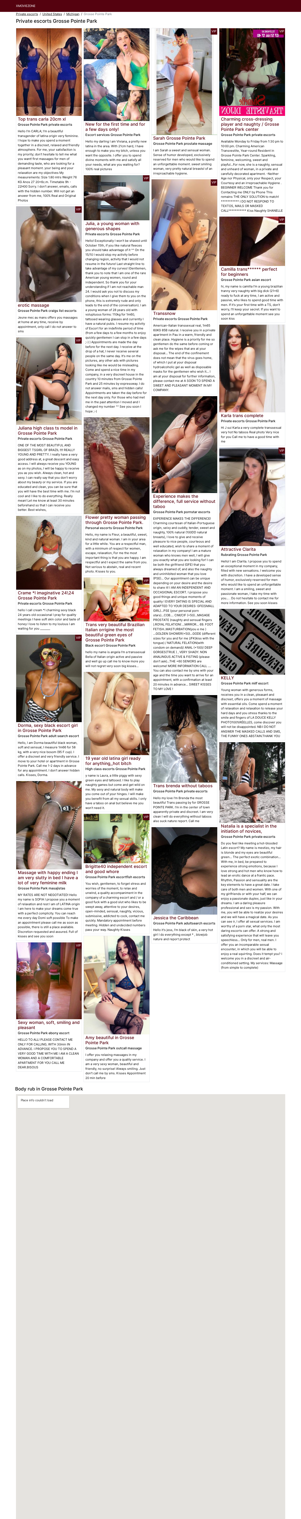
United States (52, 14)
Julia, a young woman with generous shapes (112, 226)
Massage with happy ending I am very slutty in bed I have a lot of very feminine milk (48, 877)
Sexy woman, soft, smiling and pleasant (49, 1025)
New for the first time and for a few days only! (115, 127)
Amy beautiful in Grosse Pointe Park (109, 1040)
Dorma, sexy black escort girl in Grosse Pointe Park (48, 728)
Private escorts (27, 14)
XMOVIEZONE (25, 6)
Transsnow (164, 313)
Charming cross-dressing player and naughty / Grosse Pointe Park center (250, 124)
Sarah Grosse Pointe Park (179, 138)
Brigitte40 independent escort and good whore (116, 869)
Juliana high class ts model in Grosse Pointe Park (47, 430)
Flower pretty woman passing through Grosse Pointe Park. (115, 520)
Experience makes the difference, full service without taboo (184, 501)
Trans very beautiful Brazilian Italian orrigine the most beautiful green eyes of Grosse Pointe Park (115, 632)
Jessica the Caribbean (175, 917)
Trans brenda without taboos (183, 785)
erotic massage (33, 305)
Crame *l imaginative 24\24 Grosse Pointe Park (46, 595)
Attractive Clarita (238, 549)
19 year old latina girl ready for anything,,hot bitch (113, 761)
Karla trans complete (242, 415)
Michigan (72, 14)
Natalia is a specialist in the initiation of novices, (249, 828)
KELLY (227, 677)
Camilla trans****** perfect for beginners (249, 272)
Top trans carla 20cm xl (42, 119)
